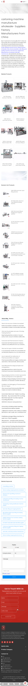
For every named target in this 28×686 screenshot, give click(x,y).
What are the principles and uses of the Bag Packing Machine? (13, 332)
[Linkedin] (5, 642)
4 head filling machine (8, 486)
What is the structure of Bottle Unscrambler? (13, 323)
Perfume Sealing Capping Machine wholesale (13, 490)
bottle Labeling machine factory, (9, 47)
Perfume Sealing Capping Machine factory (12, 535)
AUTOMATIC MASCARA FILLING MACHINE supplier (13, 522)
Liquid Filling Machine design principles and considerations (12, 366)
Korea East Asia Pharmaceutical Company (12, 340)
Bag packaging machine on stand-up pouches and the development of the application (14, 375)
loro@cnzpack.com (7, 660)
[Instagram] (12, 642)
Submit (14, 577)
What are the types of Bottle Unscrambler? (12, 348)
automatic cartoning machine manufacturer (13, 531)
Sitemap (20, 678)
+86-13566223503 (6, 668)
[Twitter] (7, 642)
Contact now (8, 616)
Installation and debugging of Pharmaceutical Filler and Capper (13, 385)
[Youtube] (10, 642)
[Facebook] (2, 642)
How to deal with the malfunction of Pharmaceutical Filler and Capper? (11, 357)
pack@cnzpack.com (7, 666)
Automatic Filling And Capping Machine (12, 509)
